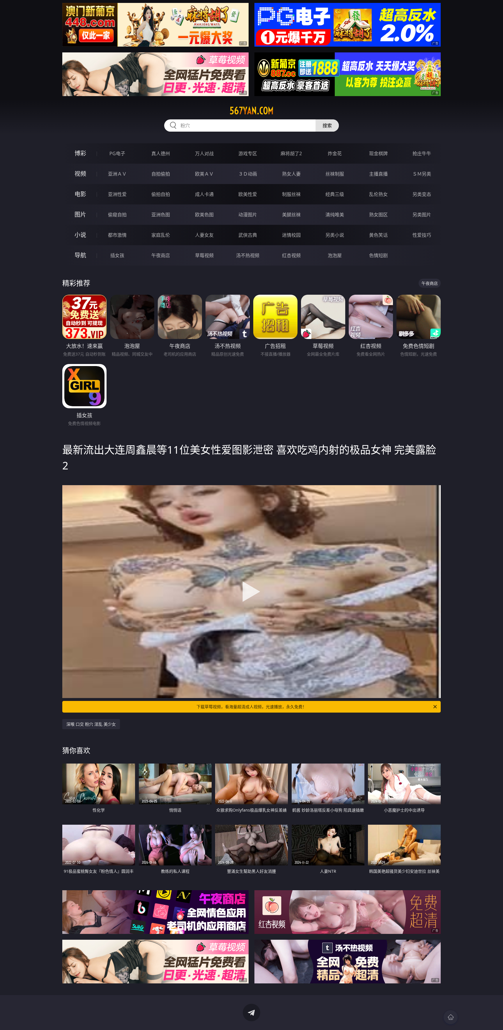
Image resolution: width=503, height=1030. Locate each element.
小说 (80, 235)
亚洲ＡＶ (117, 174)
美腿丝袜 (291, 214)
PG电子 (117, 153)
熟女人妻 (291, 174)
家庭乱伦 (160, 235)
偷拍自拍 (160, 194)
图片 (80, 214)
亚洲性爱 (117, 194)
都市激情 (117, 235)
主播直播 (378, 174)
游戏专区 (247, 153)
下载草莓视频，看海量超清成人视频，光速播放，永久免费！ (251, 706)
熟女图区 (378, 214)
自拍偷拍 (160, 174)
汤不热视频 (247, 255)
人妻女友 (204, 235)
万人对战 (204, 153)
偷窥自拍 (117, 214)
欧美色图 (204, 214)
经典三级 (334, 194)
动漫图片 (247, 214)
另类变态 (421, 194)
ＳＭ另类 (421, 174)
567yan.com (252, 110)
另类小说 (334, 235)
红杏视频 (291, 255)
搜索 (327, 125)
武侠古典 (247, 235)
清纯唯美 (334, 214)
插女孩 (117, 255)
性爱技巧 (421, 235)
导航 (80, 255)
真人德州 (160, 153)
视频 (80, 174)
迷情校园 (291, 235)
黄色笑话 (378, 235)
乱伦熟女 (378, 194)
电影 (80, 194)
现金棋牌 (378, 153)
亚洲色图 (160, 214)
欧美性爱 (247, 194)
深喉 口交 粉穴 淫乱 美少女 (91, 724)
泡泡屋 (335, 255)
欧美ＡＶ (204, 174)
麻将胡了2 (291, 153)
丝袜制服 (334, 174)
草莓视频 (204, 255)
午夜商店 (160, 255)
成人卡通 (204, 194)
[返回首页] (451, 1017)
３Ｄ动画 (247, 174)
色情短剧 (378, 255)
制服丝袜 (291, 194)
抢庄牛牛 (421, 153)
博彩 (80, 153)
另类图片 (421, 214)
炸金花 (335, 153)
